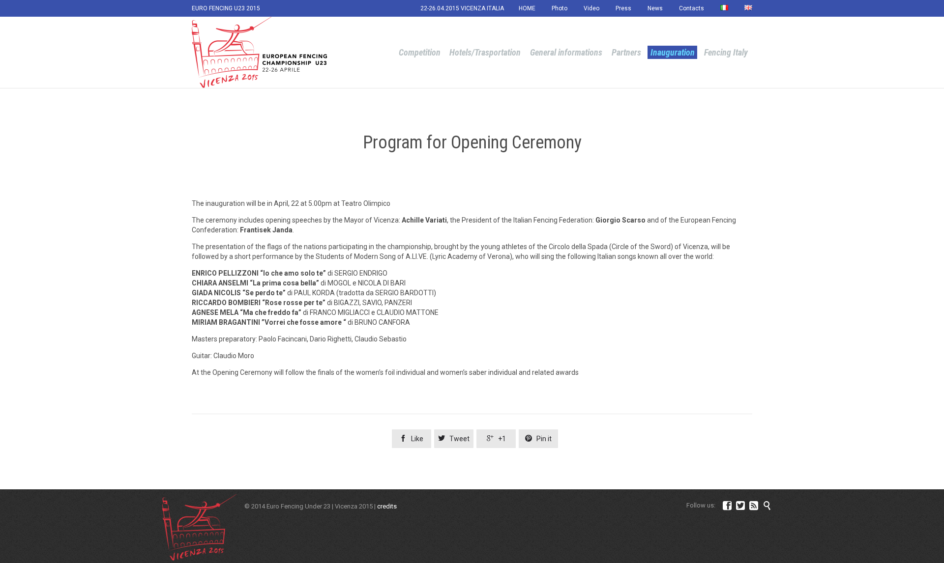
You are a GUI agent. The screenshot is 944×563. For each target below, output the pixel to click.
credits (387, 506)
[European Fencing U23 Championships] (259, 52)
